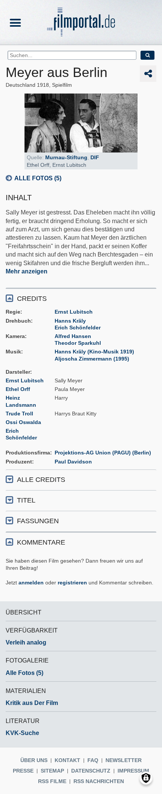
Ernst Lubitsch (74, 312)
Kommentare (41, 542)
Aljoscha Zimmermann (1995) (92, 359)
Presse (23, 771)
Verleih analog (26, 642)
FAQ (92, 760)
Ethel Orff (18, 389)
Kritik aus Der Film (32, 703)
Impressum (133, 771)
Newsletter (123, 760)
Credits (32, 298)
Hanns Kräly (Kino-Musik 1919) (94, 352)
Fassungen (38, 521)
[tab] (81, 298)
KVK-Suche (22, 733)
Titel (26, 500)
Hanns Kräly (70, 321)
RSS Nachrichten (98, 781)
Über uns (33, 760)
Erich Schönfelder (78, 328)
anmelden (31, 583)
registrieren (72, 583)
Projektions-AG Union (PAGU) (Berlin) (103, 453)
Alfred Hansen (73, 336)
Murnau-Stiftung (66, 157)
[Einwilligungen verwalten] (146, 778)
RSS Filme (52, 781)
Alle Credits (41, 479)
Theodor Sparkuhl (78, 343)
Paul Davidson (73, 462)
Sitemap (52, 771)
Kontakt (67, 760)
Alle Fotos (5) (37, 178)
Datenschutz (90, 771)
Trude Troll (19, 414)
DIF (94, 157)
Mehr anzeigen (26, 271)
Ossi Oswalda (23, 422)
